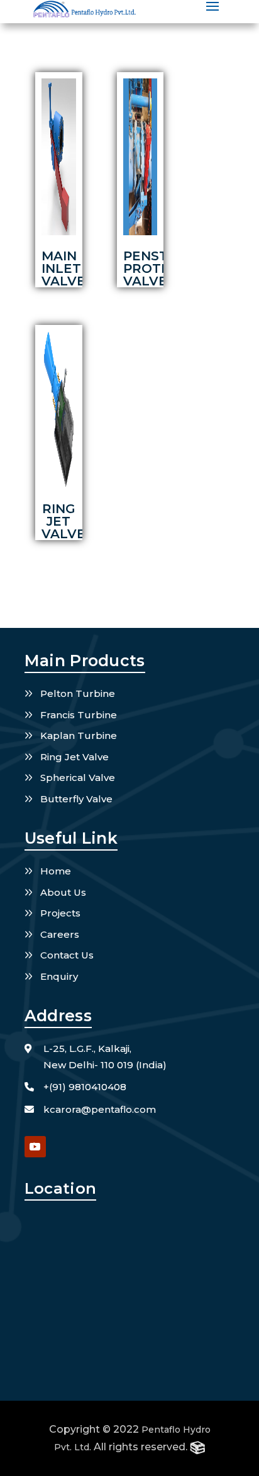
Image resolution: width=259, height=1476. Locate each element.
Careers (59, 934)
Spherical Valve (77, 777)
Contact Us (67, 955)
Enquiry (59, 976)
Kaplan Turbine (78, 735)
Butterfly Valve (76, 799)
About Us (63, 892)
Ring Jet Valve (74, 757)
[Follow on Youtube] (35, 1146)
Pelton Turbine (77, 693)
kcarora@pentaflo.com (99, 1109)
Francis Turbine (78, 715)
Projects (60, 913)
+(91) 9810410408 (84, 1087)
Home (55, 871)
